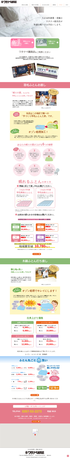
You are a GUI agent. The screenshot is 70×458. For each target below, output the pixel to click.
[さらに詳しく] (32, 42)
